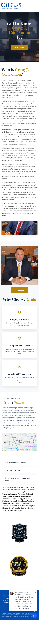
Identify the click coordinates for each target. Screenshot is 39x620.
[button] (38, 6)
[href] (19, 442)
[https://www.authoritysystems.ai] (19, 532)
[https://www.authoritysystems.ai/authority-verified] (19, 567)
